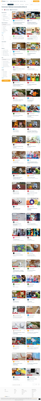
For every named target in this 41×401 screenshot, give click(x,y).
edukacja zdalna (5, 30)
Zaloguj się (37, 1)
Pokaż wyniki (6, 80)
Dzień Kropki (4, 29)
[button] (6, 14)
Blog (24, 1)
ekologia (4, 31)
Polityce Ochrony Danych (34, 398)
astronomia (4, 26)
